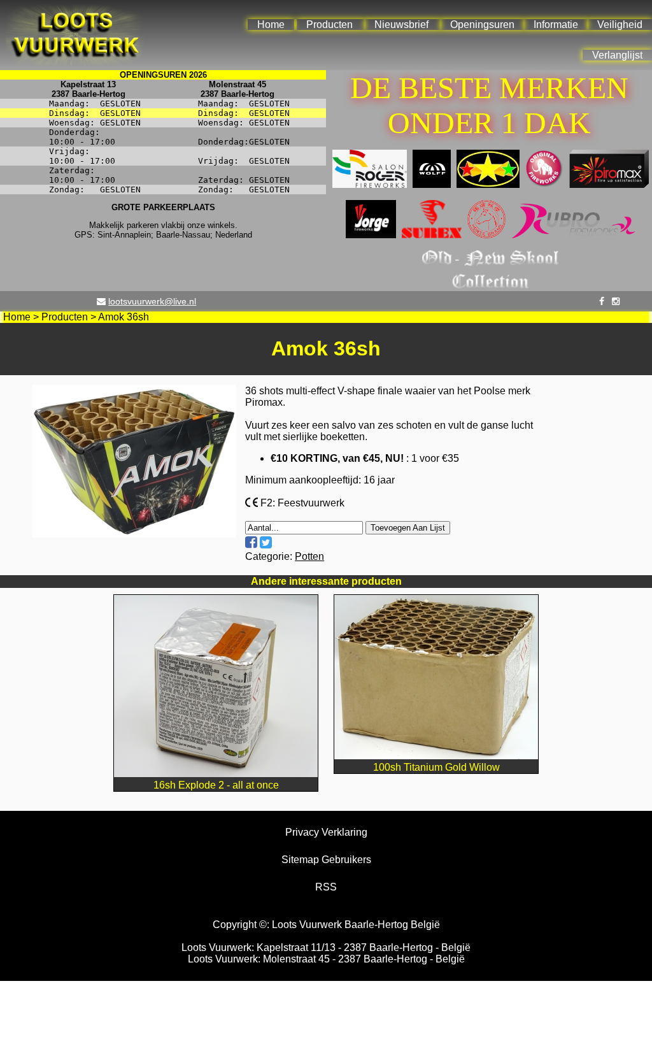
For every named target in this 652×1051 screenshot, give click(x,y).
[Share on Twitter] (266, 542)
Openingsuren (482, 24)
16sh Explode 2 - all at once (216, 785)
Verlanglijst (617, 55)
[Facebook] (601, 301)
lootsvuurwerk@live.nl (152, 301)
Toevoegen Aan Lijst (408, 528)
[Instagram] (616, 301)
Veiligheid (619, 24)
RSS (326, 887)
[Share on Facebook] (251, 542)
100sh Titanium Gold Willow (436, 767)
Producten (329, 24)
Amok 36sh (123, 316)
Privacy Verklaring (326, 832)
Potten (309, 556)
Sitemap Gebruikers (326, 859)
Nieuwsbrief (401, 24)
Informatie (556, 24)
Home (271, 24)
